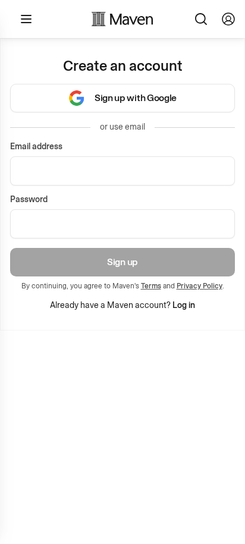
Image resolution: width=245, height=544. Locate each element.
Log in (183, 305)
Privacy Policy (199, 286)
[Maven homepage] (122, 19)
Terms (151, 286)
